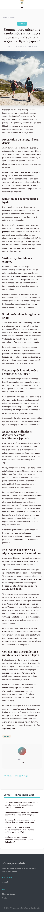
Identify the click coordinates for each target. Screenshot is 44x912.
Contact (5, 898)
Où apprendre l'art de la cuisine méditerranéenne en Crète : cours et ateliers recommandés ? (19, 829)
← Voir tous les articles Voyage (15, 776)
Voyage (12, 17)
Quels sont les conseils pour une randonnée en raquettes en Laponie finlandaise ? (19, 839)
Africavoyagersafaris (13, 863)
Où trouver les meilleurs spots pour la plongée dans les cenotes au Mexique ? (20, 821)
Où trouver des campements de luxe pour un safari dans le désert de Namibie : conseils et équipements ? (21, 804)
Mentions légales (8, 894)
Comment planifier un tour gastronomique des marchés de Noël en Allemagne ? (22, 813)
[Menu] (22, 7)
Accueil (5, 17)
